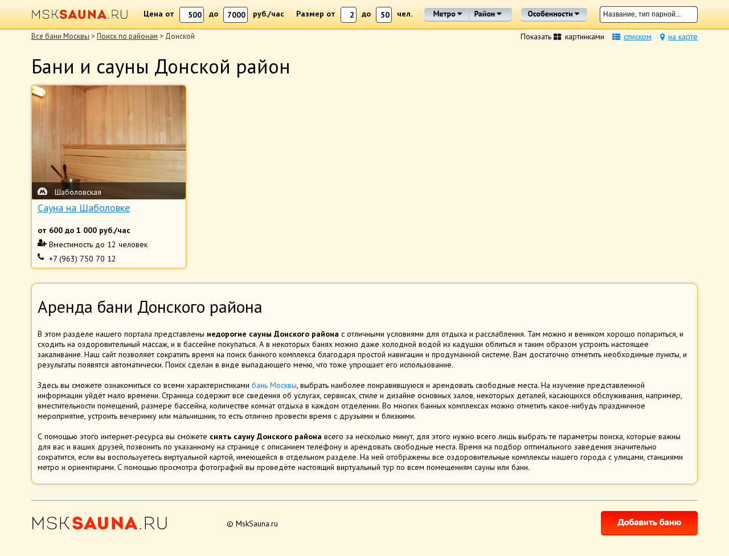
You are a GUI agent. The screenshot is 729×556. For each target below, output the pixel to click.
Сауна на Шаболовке (84, 208)
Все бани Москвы (60, 36)
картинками (584, 36)
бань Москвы (274, 385)
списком (638, 36)
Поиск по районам (127, 36)
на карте (683, 36)
